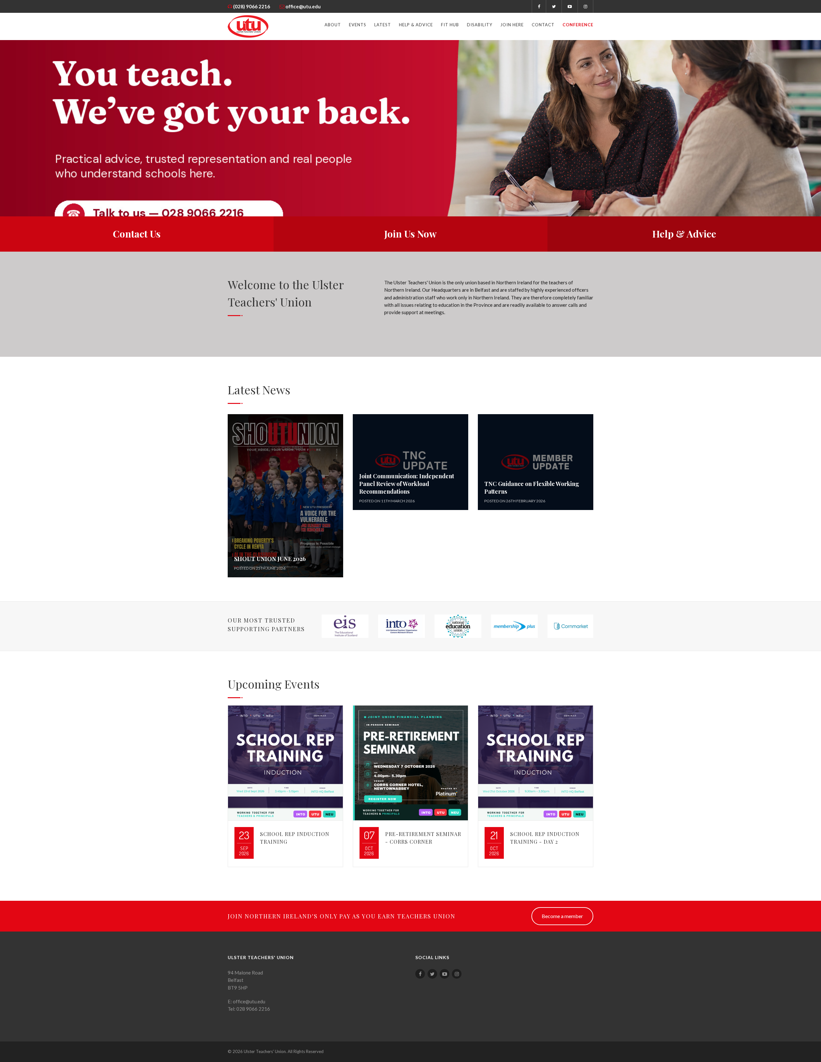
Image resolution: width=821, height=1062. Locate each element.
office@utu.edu (303, 6)
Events (357, 24)
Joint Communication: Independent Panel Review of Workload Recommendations (406, 483)
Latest (382, 24)
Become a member (562, 916)
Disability (479, 24)
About (333, 24)
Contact (543, 24)
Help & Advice (416, 24)
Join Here (512, 24)
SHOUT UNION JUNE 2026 (270, 559)
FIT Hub (450, 24)
